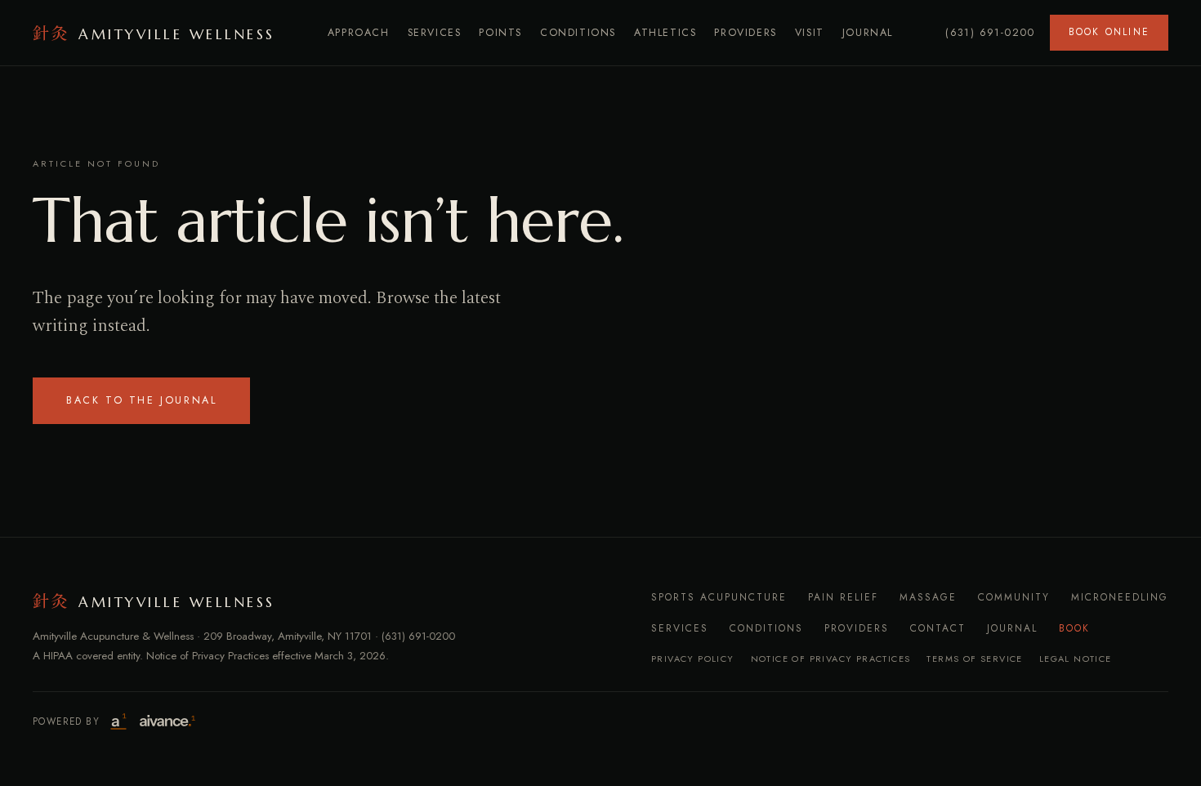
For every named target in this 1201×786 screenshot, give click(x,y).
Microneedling (1119, 597)
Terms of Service (974, 658)
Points (500, 32)
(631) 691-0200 (990, 32)
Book (1074, 628)
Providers (745, 32)
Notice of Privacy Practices (831, 658)
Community (1014, 597)
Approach (359, 32)
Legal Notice (1075, 658)
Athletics (665, 32)
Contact (938, 628)
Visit (809, 32)
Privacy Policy (692, 658)
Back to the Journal (141, 400)
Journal (867, 32)
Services (435, 32)
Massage (928, 597)
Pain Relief (843, 597)
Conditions (578, 32)
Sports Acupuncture (719, 597)
